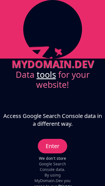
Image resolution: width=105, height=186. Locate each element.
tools (46, 74)
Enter (52, 146)
